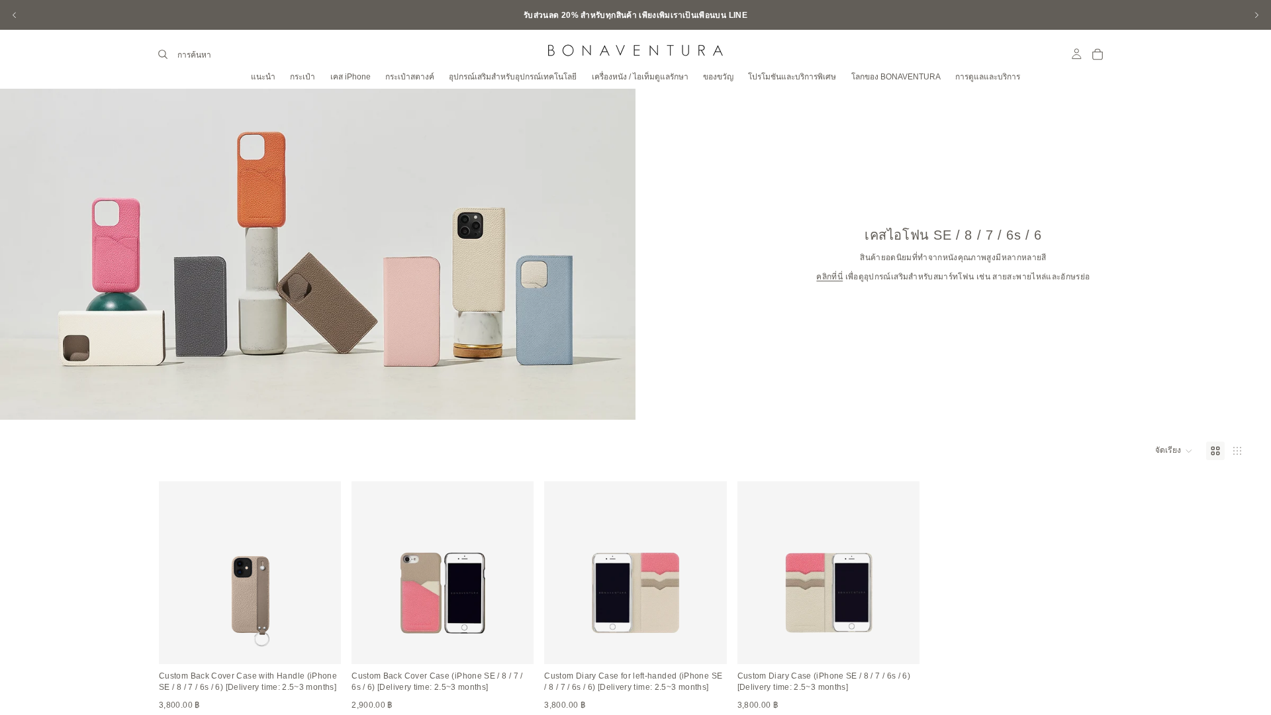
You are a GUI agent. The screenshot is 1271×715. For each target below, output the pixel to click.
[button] (1174, 450)
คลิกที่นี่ (829, 276)
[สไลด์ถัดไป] (1256, 15)
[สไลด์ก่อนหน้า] (14, 15)
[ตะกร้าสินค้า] (1097, 54)
